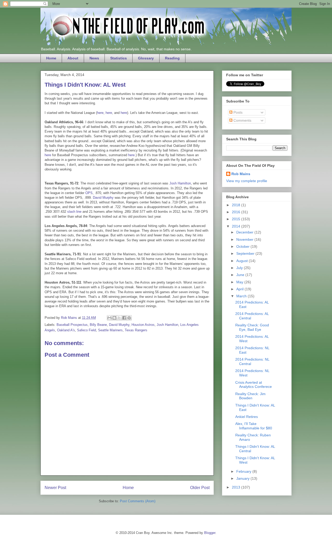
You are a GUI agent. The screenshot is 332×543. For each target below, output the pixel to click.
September (245, 253)
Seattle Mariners (110, 330)
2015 (236, 219)
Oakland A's (66, 330)
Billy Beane (98, 325)
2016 (236, 212)
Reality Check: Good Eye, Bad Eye (252, 327)
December (245, 232)
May (240, 282)
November (245, 239)
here (100, 113)
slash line (74, 212)
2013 (236, 487)
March (242, 296)
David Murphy (103, 198)
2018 (236, 205)
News (94, 58)
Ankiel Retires (246, 417)
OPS (89, 193)
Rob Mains (240, 174)
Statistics (118, 58)
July (240, 268)
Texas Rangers (136, 330)
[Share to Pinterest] (129, 317)
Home (51, 58)
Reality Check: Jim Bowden (250, 396)
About (72, 58)
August (242, 261)
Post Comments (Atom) (137, 501)
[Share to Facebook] (124, 317)
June (240, 275)
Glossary (146, 58)
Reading (172, 58)
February (244, 471)
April (240, 289)
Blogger (209, 533)
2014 (236, 226)
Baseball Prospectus (72, 325)
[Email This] (109, 317)
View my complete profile (246, 181)
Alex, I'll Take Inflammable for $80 (253, 426)
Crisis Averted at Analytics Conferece (253, 384)
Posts (237, 112)
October (243, 246)
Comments (241, 120)
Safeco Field (86, 330)
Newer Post (55, 487)
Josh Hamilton (180, 183)
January (243, 478)
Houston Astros (143, 325)
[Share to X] (119, 317)
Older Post (200, 487)
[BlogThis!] (114, 317)
